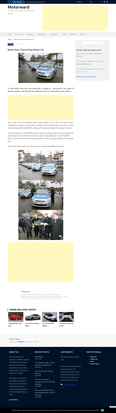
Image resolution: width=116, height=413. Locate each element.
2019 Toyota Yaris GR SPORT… (66, 325)
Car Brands (54, 34)
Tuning (64, 34)
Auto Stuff (18, 34)
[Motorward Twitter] (104, 2)
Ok (102, 410)
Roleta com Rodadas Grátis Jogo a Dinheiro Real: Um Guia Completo (45, 392)
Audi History (39, 357)
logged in (21, 342)
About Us (83, 34)
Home (10, 34)
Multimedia (42, 34)
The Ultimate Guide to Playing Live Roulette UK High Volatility (45, 382)
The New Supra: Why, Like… (14, 325)
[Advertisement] (75, 18)
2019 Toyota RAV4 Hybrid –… (48, 325)
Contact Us (73, 34)
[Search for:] (82, 2)
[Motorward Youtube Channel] (107, 2)
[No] (114, 410)
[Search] (91, 2)
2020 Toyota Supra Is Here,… (32, 325)
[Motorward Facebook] (102, 2)
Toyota (11, 44)
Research (30, 34)
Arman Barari (25, 292)
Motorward (18, 7)
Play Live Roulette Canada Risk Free (34, 2)
